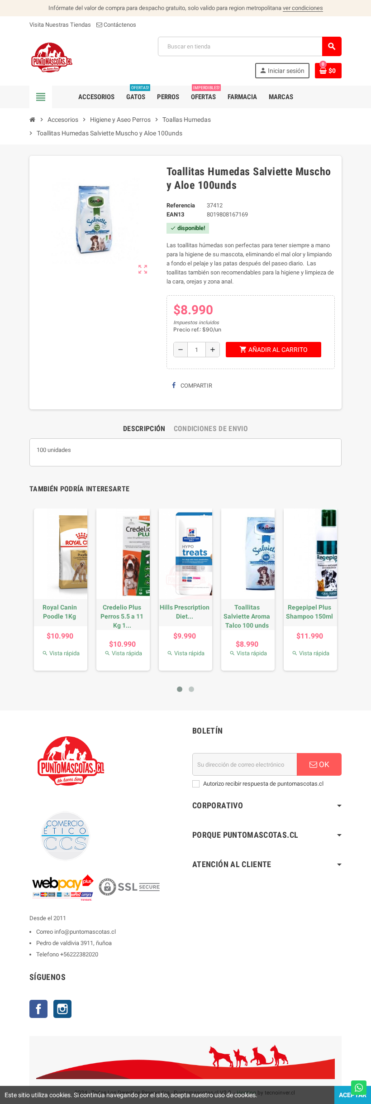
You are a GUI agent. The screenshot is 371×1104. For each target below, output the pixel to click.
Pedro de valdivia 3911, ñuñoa (74, 943)
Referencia (180, 205)
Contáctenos (119, 24)
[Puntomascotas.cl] (51, 56)
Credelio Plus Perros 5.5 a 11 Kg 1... (121, 616)
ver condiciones (303, 8)
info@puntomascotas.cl (85, 931)
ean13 (175, 214)
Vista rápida (61, 653)
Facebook (38, 1009)
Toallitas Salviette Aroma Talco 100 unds (247, 616)
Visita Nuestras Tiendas (60, 24)
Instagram (62, 1009)
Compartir (195, 385)
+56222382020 (79, 954)
